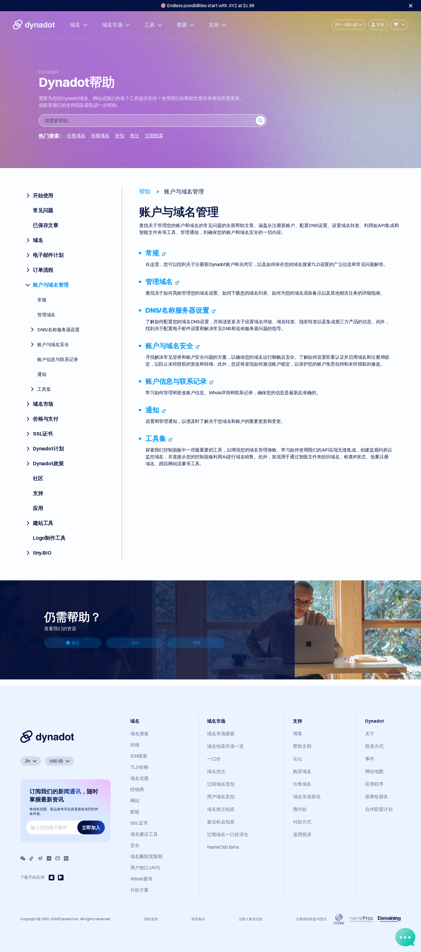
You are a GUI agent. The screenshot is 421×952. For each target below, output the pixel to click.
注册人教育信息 (251, 919)
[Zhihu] (66, 858)
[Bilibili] (57, 858)
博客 (197, 642)
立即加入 (91, 827)
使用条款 (198, 919)
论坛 (135, 642)
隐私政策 (151, 919)
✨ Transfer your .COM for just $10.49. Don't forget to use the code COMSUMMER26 (207, 5)
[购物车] (399, 24)
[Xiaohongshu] (49, 858)
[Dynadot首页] (34, 24)
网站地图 (374, 771)
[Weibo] (40, 858)
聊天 (76, 642)
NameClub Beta (223, 847)
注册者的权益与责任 (311, 919)
